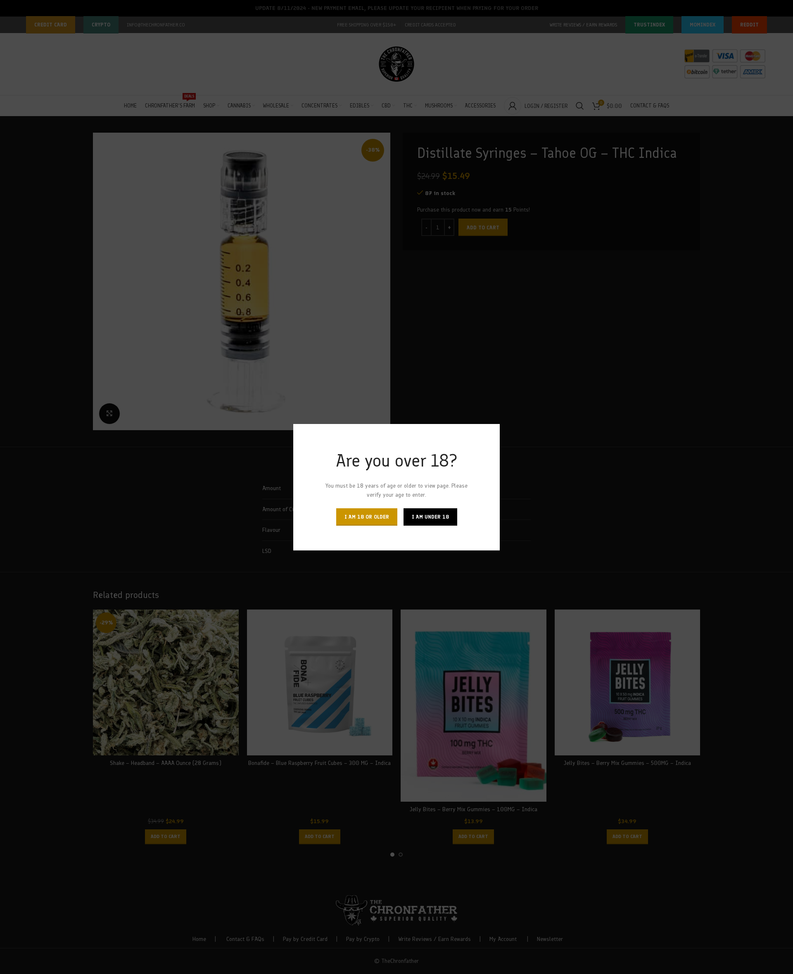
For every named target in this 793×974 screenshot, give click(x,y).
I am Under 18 (430, 516)
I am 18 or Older (366, 516)
